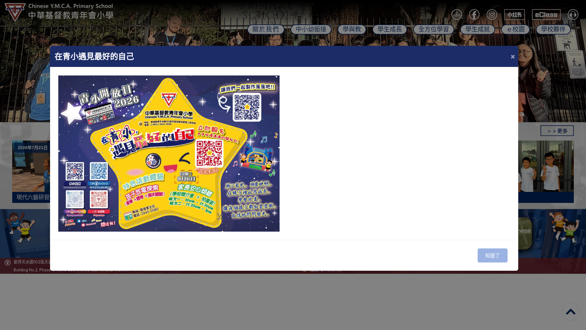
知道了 (492, 255)
